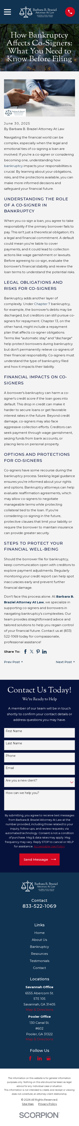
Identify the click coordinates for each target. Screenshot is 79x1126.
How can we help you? (22, 793)
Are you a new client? (21, 780)
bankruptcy (13, 166)
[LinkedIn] (39, 1058)
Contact (39, 968)
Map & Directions (39, 1010)
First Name (14, 731)
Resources (39, 954)
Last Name (14, 743)
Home (39, 933)
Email (10, 768)
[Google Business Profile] (48, 1058)
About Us (39, 940)
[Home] (38, 12)
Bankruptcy (39, 947)
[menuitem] (28, 1104)
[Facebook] (30, 1058)
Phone (11, 756)
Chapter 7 (42, 304)
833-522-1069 (39, 906)
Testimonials (39, 961)
